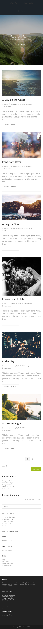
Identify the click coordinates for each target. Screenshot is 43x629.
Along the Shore (11, 224)
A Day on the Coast (13, 99)
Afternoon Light (11, 423)
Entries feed (6, 562)
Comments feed (7, 563)
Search (4, 466)
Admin (6, 104)
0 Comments (7, 106)
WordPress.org (7, 566)
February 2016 (7, 540)
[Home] (18, 44)
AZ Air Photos (21, 3)
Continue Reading (10, 124)
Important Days (11, 162)
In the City (8, 361)
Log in (4, 560)
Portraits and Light (13, 299)
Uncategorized (28, 104)
